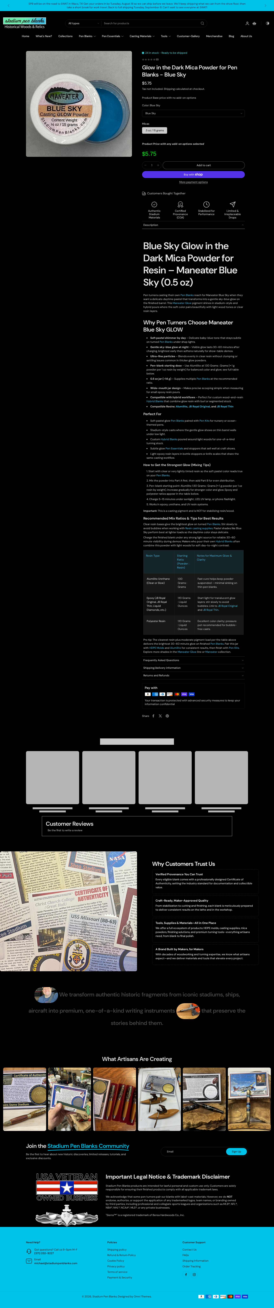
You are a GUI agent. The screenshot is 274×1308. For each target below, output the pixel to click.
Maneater (211, 652)
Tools (164, 36)
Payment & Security (119, 1277)
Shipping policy (117, 1249)
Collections (65, 36)
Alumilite (175, 648)
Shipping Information (196, 1261)
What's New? (44, 36)
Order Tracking (192, 1266)
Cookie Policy (115, 1261)
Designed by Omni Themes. (134, 1296)
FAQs (186, 1255)
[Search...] (202, 23)
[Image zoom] (79, 104)
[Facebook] (186, 1274)
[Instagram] (194, 1274)
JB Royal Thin (211, 610)
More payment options (193, 182)
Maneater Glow (182, 303)
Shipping (169, 89)
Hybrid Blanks (155, 401)
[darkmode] (265, 23)
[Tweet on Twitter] (160, 715)
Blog (231, 36)
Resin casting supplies (199, 528)
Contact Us (189, 1249)
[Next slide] (265, 5)
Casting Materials (140, 36)
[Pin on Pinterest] (167, 715)
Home (25, 36)
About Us (246, 36)
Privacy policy (116, 1266)
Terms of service (117, 1272)
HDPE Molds (156, 648)
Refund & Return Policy (121, 1255)
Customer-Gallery (188, 36)
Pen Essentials (111, 36)
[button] (204, 165)
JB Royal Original (228, 606)
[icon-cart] (254, 23)
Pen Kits (204, 420)
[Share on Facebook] (153, 715)
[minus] (145, 165)
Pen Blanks (85, 36)
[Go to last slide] (8, 5)
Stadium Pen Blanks (104, 1296)
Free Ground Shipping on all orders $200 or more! (137, 5)
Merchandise (214, 36)
